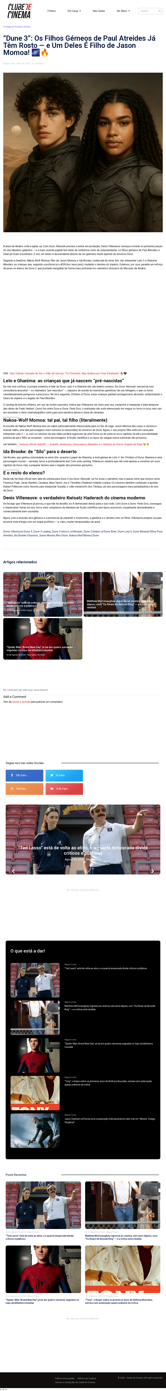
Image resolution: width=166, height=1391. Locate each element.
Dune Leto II (125, 531)
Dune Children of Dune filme (100, 531)
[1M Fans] (12, 788)
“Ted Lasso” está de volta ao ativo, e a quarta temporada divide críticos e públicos (83, 850)
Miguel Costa (93, 859)
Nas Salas (99, 10)
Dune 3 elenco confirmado (67, 531)
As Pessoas (17, 27)
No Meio (122, 10)
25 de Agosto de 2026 (16, 610)
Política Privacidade (64, 1378)
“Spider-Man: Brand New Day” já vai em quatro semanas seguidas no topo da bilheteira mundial (39, 649)
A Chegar (7, 27)
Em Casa (73, 10)
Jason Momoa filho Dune (53, 535)
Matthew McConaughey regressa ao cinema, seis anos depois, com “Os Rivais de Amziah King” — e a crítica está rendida (121, 604)
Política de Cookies (86, 1378)
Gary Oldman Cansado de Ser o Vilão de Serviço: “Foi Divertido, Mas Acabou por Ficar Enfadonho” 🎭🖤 (68, 373)
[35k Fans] (12, 775)
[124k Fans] (51, 788)
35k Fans (21, 775)
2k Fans (60, 775)
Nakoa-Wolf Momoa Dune (84, 535)
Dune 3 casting (42, 531)
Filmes (51, 10)
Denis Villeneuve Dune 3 (17, 531)
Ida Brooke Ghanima (26, 535)
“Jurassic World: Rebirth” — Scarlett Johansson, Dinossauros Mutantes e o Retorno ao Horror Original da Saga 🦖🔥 (83, 444)
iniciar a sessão (21, 701)
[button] (13, 839)
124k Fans (62, 788)
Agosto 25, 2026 (74, 859)
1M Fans (21, 788)
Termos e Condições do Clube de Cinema (75, 1382)
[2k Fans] (51, 775)
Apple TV (31, 610)
